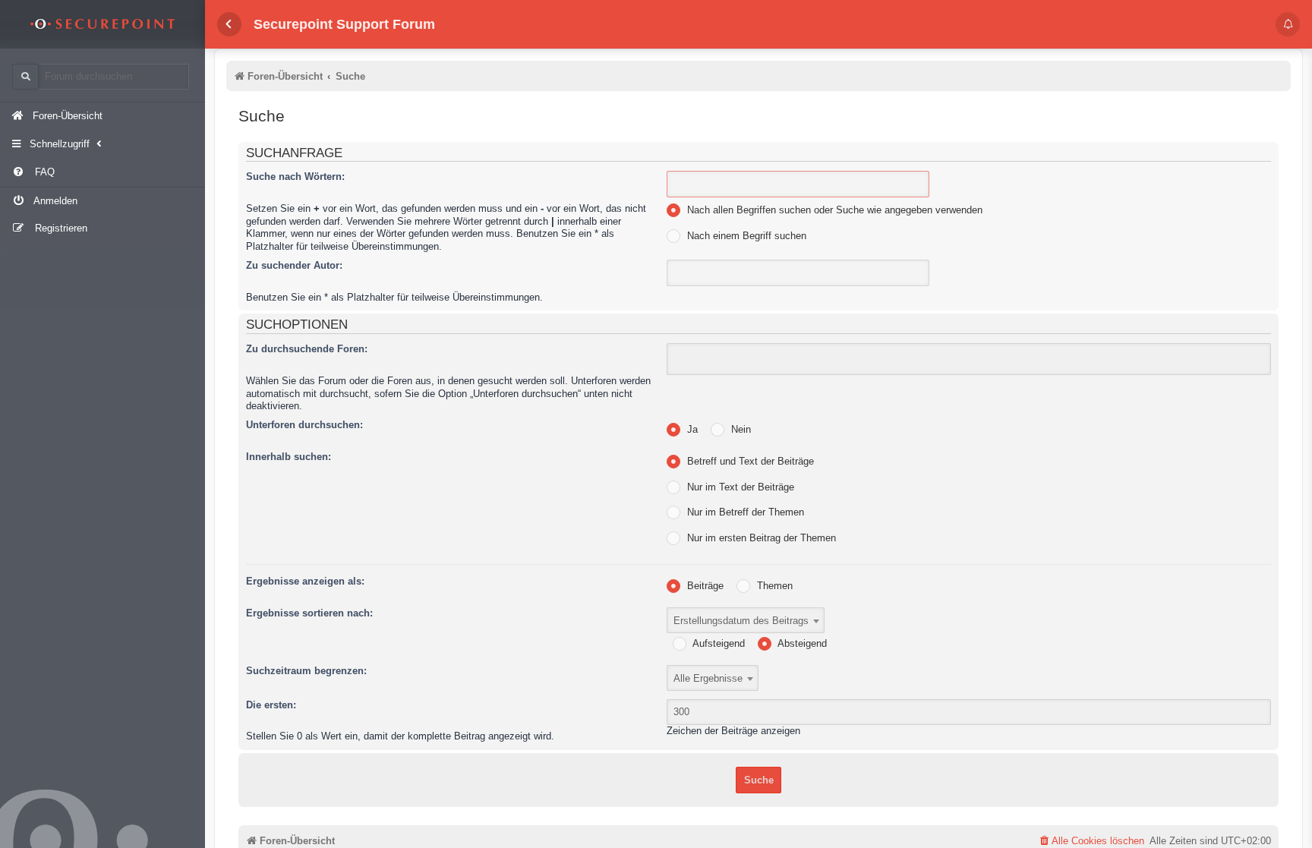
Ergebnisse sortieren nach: (309, 613)
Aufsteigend (717, 643)
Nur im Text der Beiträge (739, 487)
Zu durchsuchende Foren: (306, 349)
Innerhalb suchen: (288, 456)
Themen (773, 585)
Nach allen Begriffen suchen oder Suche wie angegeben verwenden (833, 210)
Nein (739, 429)
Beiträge (704, 585)
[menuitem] (102, 173)
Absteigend (801, 643)
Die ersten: (271, 705)
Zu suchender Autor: (294, 265)
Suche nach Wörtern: (295, 176)
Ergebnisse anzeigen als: (305, 581)
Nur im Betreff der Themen (744, 512)
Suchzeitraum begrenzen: (306, 670)
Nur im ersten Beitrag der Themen (760, 538)
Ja (691, 429)
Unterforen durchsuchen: (304, 424)
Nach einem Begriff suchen (745, 235)
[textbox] (690, 359)
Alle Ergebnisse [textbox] (708, 678)
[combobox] (969, 359)
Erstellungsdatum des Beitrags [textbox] (741, 620)
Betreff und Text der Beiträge (749, 461)
